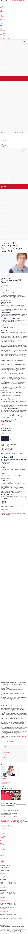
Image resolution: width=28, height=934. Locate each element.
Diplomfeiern (2, 12)
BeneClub (2, 8)
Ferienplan (2, 14)
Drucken (2, 784)
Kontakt (1, 6)
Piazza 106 (2, 864)
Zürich (2, 424)
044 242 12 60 (2, 28)
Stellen (1, 15)
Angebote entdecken (20, 733)
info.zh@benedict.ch (4, 877)
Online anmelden (4, 781)
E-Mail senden (4, 441)
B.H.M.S (1, 860)
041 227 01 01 (2, 33)
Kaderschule (4, 160)
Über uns (1, 11)
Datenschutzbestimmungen (6, 821)
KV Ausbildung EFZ (5, 176)
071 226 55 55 (2, 35)
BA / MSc (3, 166)
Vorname (9, 810)
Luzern (2, 425)
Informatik (3, 186)
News (1, 7)
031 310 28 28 (2, 30)
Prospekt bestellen (4, 779)
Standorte (2, 5)
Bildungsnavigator (4, 783)
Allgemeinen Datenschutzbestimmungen (12, 820)
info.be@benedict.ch (4, 889)
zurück (2, 744)
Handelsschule (4, 155)
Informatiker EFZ (5, 181)
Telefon (9, 816)
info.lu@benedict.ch (4, 900)
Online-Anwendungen (8, 513)
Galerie (1, 16)
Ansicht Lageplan (4, 434)
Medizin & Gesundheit (6, 171)
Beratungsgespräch (4, 778)
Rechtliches (15, 918)
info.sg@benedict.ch (4, 911)
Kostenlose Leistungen (5, 782)
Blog (1, 10)
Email (8, 805)
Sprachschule (4, 150)
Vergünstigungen (3, 849)
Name (9, 806)
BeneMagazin (2, 862)
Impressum (20, 918)
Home (1, 3)
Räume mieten (2, 17)
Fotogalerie (2, 844)
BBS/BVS (1, 858)
